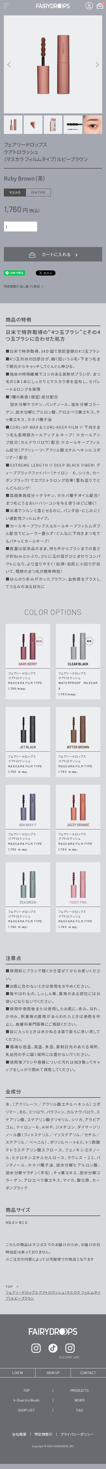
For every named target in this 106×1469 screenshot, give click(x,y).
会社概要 (19, 1434)
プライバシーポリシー (77, 1434)
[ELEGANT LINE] (70, 1348)
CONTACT (88, 1372)
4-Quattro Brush (26, 1400)
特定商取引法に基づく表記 (22, 286)
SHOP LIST (26, 1410)
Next (96, 64)
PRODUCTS (79, 1390)
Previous (9, 64)
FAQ (79, 1410)
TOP (10, 1286)
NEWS (80, 1400)
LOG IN (17, 1372)
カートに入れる (57, 254)
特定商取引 (43, 1434)
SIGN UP (53, 1372)
